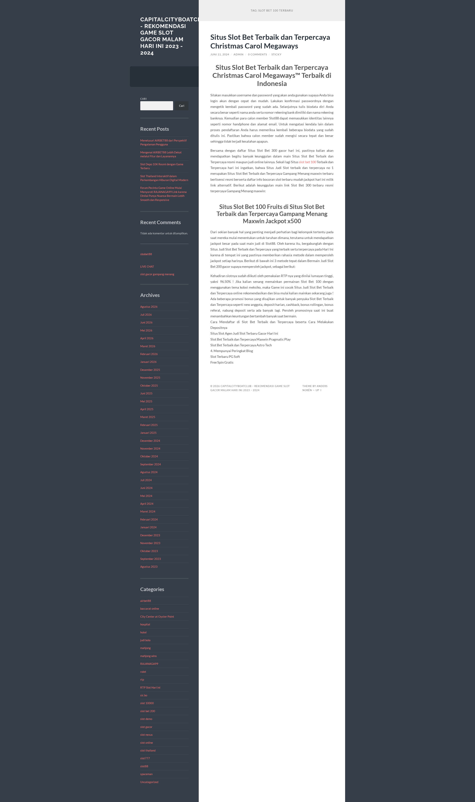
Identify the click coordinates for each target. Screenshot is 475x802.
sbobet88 (146, 254)
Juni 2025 (146, 393)
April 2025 (146, 409)
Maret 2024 (147, 511)
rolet (143, 671)
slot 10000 (147, 703)
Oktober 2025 (149, 385)
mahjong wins (148, 656)
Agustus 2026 (149, 306)
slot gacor (146, 726)
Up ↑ (319, 390)
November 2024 (150, 448)
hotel (143, 632)
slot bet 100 (307, 162)
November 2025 (150, 377)
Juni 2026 (146, 322)
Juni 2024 (146, 487)
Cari (143, 98)
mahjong (145, 648)
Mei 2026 (146, 330)
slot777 (145, 758)
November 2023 (150, 543)
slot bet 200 (147, 711)
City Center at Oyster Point (157, 616)
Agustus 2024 (149, 472)
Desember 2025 (150, 369)
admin (239, 54)
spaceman (146, 774)
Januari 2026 (148, 361)
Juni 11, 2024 (219, 54)
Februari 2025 (149, 425)
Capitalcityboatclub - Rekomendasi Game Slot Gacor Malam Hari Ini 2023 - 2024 (174, 36)
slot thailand (147, 750)
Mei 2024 (146, 495)
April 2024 (146, 503)
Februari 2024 (149, 519)
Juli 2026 (146, 314)
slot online (146, 742)
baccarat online (149, 608)
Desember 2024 (150, 440)
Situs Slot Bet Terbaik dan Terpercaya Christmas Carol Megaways (270, 41)
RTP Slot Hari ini (150, 687)
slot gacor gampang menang (157, 274)
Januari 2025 (148, 432)
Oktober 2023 (149, 551)
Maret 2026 (147, 346)
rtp (142, 679)
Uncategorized (149, 782)
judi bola (145, 640)
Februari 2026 (149, 354)
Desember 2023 (150, 535)
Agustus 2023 (149, 566)
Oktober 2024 (149, 456)
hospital (145, 624)
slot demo (146, 718)
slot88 (144, 766)
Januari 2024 (148, 527)
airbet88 (145, 600)
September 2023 (150, 558)
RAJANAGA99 (149, 663)
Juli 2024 (146, 480)
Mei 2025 (146, 401)
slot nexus (146, 734)
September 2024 (150, 464)
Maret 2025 (147, 417)
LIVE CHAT (147, 266)
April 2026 (146, 338)
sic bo (143, 695)
